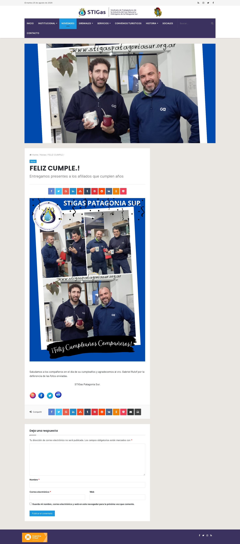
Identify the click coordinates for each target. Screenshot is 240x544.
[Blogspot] (198, 3)
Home (35, 154)
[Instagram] (203, 3)
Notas (43, 154)
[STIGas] (120, 12)
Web (92, 492)
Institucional (46, 23)
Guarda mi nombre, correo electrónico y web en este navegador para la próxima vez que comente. (83, 504)
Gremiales (85, 23)
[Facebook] (213, 3)
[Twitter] (208, 3)
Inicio (30, 23)
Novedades (68, 23)
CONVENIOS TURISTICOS (128, 23)
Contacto (33, 33)
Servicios (103, 23)
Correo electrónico (40, 492)
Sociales (167, 23)
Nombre (35, 479)
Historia (151, 23)
